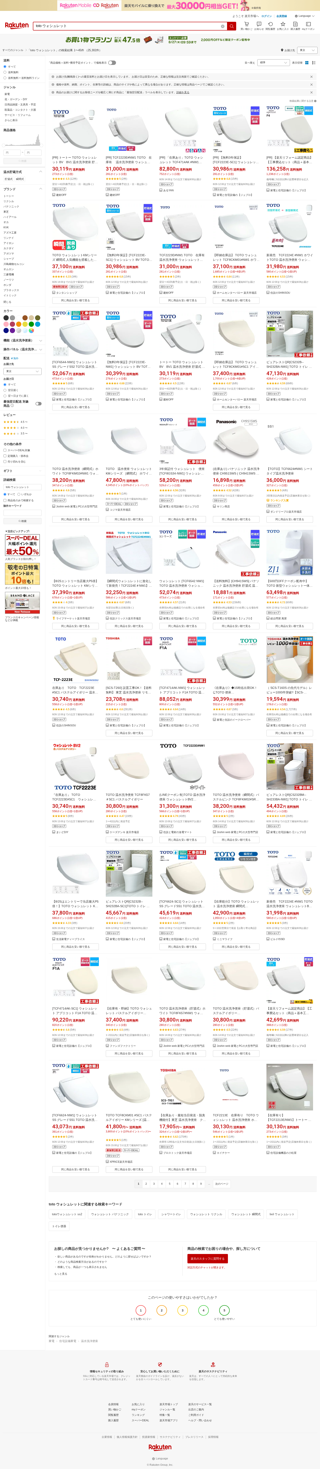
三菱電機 (8, 274)
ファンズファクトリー (123, 1046)
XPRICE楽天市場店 (121, 1162)
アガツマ (8, 253)
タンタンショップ (66, 292)
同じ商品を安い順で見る (75, 300)
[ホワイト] (18, 317)
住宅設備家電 (67, 1341)
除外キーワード (12, 506)
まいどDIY (62, 832)
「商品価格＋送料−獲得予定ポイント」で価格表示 (77, 62)
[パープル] (12, 330)
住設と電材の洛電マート (177, 832)
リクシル (8, 201)
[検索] (231, 26)
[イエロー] (25, 324)
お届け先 (8, 364)
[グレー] (12, 317)
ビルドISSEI (277, 939)
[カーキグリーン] (37, 317)
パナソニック (11, 206)
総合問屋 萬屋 (278, 618)
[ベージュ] (31, 317)
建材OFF (61, 195)
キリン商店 (223, 506)
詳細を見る (182, 92)
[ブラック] (6, 317)
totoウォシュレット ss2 (67, 1214)
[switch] (38, 403)
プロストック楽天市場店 (177, 1153)
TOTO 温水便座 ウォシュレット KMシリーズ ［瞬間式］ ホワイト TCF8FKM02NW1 (130, 473)
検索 (24, 161)
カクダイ (8, 248)
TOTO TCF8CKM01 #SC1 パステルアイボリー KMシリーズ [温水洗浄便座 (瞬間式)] (129, 1119)
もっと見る (60, 1273)
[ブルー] (37, 324)
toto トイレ (145, 1214)
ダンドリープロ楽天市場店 (286, 511)
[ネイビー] (6, 330)
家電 (51, 1341)
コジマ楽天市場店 (120, 509)
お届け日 (8, 379)
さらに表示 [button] (11, 120)
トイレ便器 (59, 1226)
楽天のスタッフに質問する (208, 1258)
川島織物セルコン (13, 264)
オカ (6, 222)
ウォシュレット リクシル (206, 1214)
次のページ (221, 1183)
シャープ (8, 258)
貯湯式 (9, 179)
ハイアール (10, 217)
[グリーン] (31, 324)
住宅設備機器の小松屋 (283, 1153)
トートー (8, 196)
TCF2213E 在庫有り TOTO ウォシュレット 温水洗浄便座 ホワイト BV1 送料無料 (236, 1119)
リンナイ (8, 237)
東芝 (6, 211)
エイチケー (223, 1153)
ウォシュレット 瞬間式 (246, 1214)
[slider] (3, 145)
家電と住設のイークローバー (234, 719)
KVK (6, 227)
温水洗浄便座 (89, 1341)
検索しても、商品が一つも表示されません (82, 1267)
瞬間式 (20, 179)
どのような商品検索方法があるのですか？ (82, 1261)
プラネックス (11, 290)
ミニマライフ (224, 939)
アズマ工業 (10, 232)
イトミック (10, 295)
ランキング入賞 (279, 500)
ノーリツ (8, 279)
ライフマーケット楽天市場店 (73, 618)
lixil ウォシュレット (282, 1214)
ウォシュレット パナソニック (110, 1214)
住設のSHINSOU (280, 292)
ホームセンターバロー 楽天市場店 (237, 292)
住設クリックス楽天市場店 (125, 618)
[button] (305, 16)
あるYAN (168, 190)
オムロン (8, 269)
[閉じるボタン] (311, 76)
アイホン (8, 243)
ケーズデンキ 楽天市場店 (124, 832)
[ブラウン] (25, 317)
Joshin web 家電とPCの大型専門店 (77, 506)
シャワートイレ (171, 1214)
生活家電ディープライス (70, 939)
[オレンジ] (18, 324)
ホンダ (7, 284)
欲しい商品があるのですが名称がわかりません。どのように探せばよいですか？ (104, 1256)
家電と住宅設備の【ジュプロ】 (235, 195)
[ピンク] (6, 324)
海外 (16, 358)
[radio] (4, 66)
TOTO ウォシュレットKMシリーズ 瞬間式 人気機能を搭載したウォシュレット (74, 259)
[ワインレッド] (12, 324)
